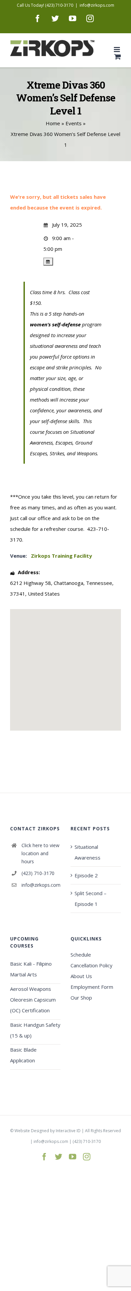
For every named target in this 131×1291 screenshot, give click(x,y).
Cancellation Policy (92, 965)
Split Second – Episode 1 (90, 898)
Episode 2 (86, 875)
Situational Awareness (87, 852)
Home (53, 123)
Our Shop (81, 997)
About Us (81, 976)
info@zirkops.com (97, 5)
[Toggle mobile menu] (117, 49)
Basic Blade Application (23, 1055)
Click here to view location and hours (40, 853)
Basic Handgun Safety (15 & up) (35, 1030)
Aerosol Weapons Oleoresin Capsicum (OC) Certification (33, 999)
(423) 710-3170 (37, 873)
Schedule (81, 954)
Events (74, 123)
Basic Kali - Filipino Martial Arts (31, 969)
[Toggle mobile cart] (117, 56)
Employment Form (92, 986)
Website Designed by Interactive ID (47, 1131)
